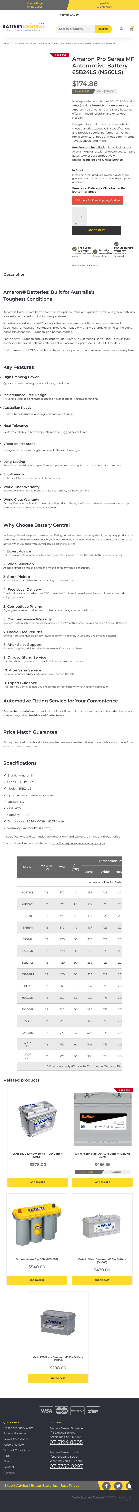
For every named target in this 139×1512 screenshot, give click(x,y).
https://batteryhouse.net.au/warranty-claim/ (78, 843)
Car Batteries (17, 43)
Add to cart (96, 230)
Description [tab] (14, 274)
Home (6, 43)
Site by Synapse (81, 1497)
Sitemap (98, 1497)
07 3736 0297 (104, 6)
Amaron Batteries (89, 265)
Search (103, 29)
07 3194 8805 (35, 6)
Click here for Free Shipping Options (97, 200)
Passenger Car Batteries (38, 43)
